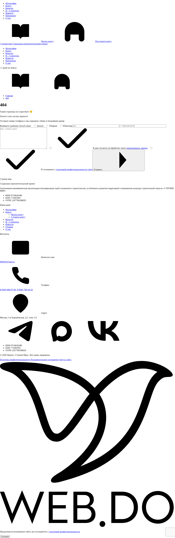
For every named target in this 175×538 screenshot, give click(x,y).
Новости (9, 13)
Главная (9, 96)
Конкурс (9, 8)
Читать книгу (17, 214)
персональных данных (137, 148)
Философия (10, 3)
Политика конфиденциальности (15, 359)
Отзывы (9, 227)
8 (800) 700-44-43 (25, 290)
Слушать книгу (18, 217)
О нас (8, 18)
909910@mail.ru (7, 262)
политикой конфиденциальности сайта (74, 169)
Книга (8, 6)
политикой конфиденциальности (64, 531)
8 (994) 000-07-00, (8, 290)
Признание (10, 15)
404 (7, 98)
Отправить (98, 170)
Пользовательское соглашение (44, 359)
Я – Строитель (12, 11)
